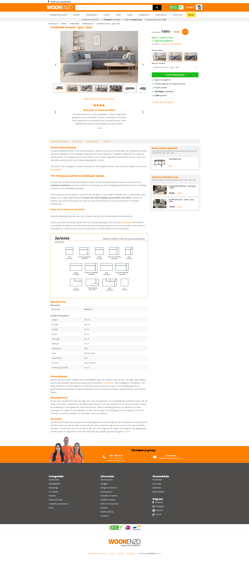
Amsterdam (157, 479)
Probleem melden (108, 499)
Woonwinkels (160, 476)
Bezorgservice (93, 141)
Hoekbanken (54, 479)
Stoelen (107, 15)
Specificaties (77, 141)
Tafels (118, 15)
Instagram (159, 506)
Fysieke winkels (160, 87)
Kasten (130, 15)
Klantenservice (107, 479)
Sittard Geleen (158, 491)
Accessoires (177, 15)
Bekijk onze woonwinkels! (61, 1)
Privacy (112, 553)
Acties (191, 15)
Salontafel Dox (175, 159)
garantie (160, 95)
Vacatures (105, 516)
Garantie (106, 141)
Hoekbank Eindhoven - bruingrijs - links (182, 187)
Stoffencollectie (107, 512)
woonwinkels (56, 169)
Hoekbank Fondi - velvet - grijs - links (182, 200)
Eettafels (52, 495)
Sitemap (121, 553)
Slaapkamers (144, 15)
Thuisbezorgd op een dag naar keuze (170, 83)
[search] (157, 7)
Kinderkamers (161, 15)
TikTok (158, 514)
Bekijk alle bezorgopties (164, 102)
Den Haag (156, 483)
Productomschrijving (59, 141)
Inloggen (104, 483)
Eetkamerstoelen (56, 499)
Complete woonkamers (58, 15)
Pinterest (159, 510)
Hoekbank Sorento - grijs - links (166, 67)
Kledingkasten (91, 15)
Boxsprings (53, 487)
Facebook (159, 502)
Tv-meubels (53, 491)
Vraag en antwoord (109, 487)
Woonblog (131, 553)
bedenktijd (163, 91)
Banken (77, 15)
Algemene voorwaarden (97, 553)
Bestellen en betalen (109, 495)
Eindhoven (156, 487)
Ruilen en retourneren (110, 503)
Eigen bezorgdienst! (162, 80)
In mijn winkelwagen (175, 75)
